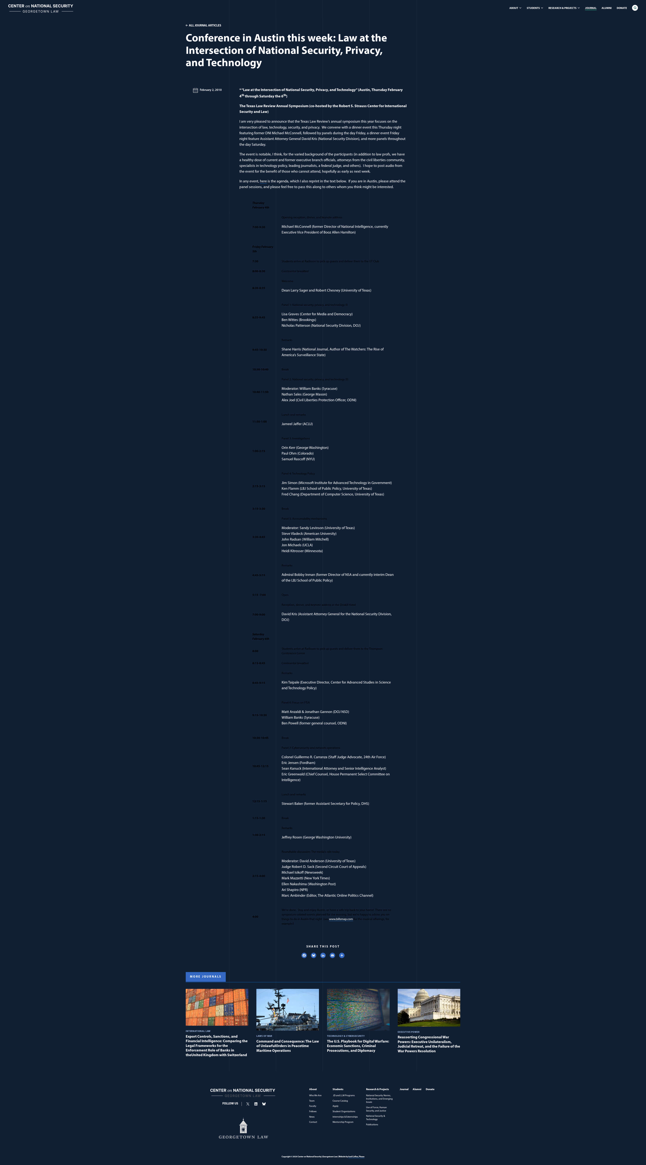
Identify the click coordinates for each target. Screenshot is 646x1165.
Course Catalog (340, 1101)
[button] (635, 8)
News (312, 1117)
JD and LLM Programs (344, 1095)
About (313, 1089)
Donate (622, 8)
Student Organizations (344, 1111)
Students (338, 1089)
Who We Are (315, 1095)
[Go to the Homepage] (40, 12)
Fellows (313, 1111)
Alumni (607, 8)
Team (312, 1101)
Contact (313, 1122)
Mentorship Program (343, 1122)
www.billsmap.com (341, 919)
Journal (591, 8)
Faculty (312, 1106)
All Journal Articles (205, 25)
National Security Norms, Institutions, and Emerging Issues (379, 1098)
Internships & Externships (345, 1117)
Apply (335, 1106)
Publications (372, 1124)
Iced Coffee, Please (356, 1157)
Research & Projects (377, 1089)
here (263, 181)
